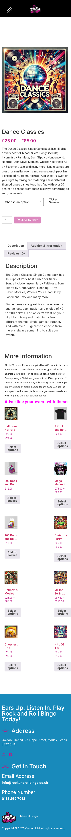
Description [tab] (15, 245)
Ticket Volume (54, 200)
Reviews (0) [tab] (16, 253)
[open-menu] (9, 10)
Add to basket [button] (12, 499)
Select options (12, 448)
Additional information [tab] (46, 245)
